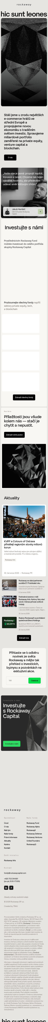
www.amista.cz (9, 1010)
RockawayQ (31, 844)
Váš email (12, 678)
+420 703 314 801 (11, 879)
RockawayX (31, 830)
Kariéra (7, 844)
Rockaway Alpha (33, 827)
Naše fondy (8, 834)
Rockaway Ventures (34, 837)
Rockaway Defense (34, 834)
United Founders (33, 841)
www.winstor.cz (37, 1005)
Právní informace (10, 837)
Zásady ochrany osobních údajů (16, 897)
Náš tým (7, 830)
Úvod (6, 823)
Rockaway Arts (10, 860)
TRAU (15, 906)
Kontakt (7, 848)
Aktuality (7, 841)
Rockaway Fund (33, 823)
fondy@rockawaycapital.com (15, 873)
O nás (6, 827)
